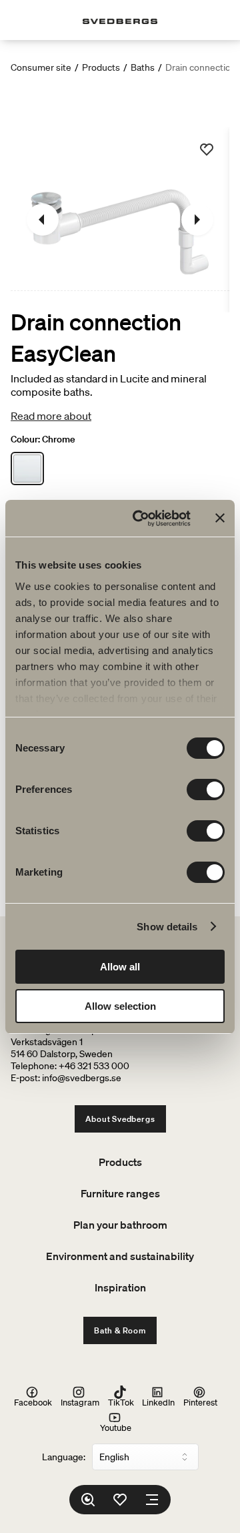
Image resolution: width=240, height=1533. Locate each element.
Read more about (51, 415)
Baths (143, 67)
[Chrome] (27, 468)
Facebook (33, 1402)
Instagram (80, 1402)
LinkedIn (158, 1402)
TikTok (121, 1402)
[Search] (88, 1500)
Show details (167, 926)
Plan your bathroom (120, 1224)
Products (101, 67)
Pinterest (200, 1402)
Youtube (115, 1427)
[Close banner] (220, 518)
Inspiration (120, 1287)
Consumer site (41, 67)
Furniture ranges (120, 1193)
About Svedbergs (120, 1119)
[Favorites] (120, 1500)
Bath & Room (120, 1330)
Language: (63, 1457)
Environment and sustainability (120, 1256)
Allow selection (120, 1006)
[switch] (206, 789)
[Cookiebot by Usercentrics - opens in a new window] (141, 518)
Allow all (120, 966)
